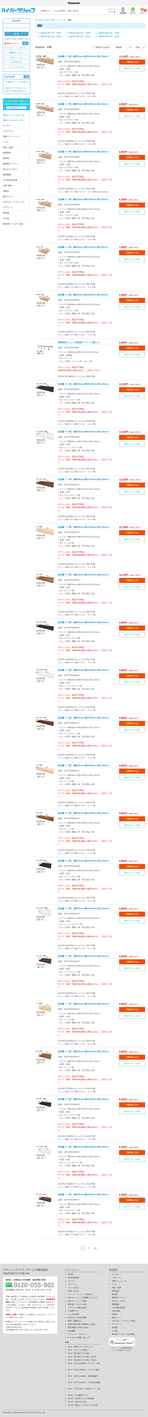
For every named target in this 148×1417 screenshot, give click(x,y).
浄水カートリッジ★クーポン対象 (16, 115)
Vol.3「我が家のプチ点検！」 (80, 1353)
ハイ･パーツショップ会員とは (80, 1294)
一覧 (26, 77)
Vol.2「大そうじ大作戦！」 (79, 1350)
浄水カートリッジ (16, 57)
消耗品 (6, 191)
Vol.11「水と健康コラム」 (79, 1395)
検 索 (16, 34)
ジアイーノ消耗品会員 (77, 1307)
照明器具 (7, 153)
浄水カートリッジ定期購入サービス (83, 1298)
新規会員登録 (73, 1278)
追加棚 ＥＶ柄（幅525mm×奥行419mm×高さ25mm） (84, 151)
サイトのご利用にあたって (79, 1337)
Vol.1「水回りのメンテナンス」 (81, 1347)
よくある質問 (59, 11)
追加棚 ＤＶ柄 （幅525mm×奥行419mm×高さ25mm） (84, 860)
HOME (70, 1274)
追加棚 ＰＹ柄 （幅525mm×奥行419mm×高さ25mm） (84, 908)
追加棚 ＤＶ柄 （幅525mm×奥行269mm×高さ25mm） (84, 1099)
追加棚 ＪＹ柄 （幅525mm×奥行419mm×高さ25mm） (84, 1004)
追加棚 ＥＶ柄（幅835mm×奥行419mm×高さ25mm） (84, 56)
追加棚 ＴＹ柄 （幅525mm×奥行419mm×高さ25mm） (84, 956)
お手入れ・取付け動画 (77, 1317)
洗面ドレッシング (11, 136)
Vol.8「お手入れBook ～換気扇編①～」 (83, 1377)
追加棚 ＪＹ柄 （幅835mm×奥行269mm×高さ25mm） (84, 765)
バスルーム (8, 131)
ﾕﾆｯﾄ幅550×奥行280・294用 (107, 33)
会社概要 (71, 1331)
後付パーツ (8, 196)
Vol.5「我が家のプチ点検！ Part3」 (83, 1360)
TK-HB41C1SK (16, 62)
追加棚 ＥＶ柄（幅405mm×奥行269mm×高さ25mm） (84, 294)
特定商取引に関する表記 (78, 1327)
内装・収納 (8, 147)
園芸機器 (7, 174)
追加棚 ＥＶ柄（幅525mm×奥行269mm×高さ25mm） (84, 199)
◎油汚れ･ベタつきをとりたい (16, 88)
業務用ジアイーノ (11, 164)
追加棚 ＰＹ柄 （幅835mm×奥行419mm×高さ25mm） (84, 431)
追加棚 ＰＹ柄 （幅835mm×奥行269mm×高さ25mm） (84, 670)
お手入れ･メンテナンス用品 (15, 202)
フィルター (10, 48)
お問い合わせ (73, 11)
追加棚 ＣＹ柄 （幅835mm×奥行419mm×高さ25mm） (84, 574)
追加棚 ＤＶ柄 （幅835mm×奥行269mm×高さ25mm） (84, 622)
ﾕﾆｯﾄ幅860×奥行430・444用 (107, 36)
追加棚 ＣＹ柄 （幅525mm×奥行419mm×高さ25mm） (84, 1051)
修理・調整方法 (74, 1321)
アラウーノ (8, 207)
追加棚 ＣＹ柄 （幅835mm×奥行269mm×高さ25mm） (84, 813)
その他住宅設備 (10, 180)
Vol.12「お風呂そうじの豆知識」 (82, 1398)
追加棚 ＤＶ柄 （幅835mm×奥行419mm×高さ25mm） (84, 384)
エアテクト (23, 48)
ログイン (71, 1281)
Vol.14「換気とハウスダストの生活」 (83, 1405)
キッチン (7, 125)
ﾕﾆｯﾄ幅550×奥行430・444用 (49, 36)
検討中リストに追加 (132, 68)
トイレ (6, 142)
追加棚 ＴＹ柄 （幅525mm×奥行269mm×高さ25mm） (84, 1194)
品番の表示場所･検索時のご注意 (81, 1324)
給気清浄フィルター (16, 52)
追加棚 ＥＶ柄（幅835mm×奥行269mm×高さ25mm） (84, 104)
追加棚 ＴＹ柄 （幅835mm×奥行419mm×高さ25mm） (84, 479)
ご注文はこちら (132, 62)
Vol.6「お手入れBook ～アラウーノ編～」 (83, 1364)
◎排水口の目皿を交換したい (15, 91)
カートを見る (73, 1288)
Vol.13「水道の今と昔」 (78, 1402)
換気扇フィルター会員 (77, 1304)
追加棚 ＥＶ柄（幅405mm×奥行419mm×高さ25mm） (84, 247)
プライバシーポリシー (77, 1334)
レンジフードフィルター (16, 67)
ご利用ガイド (45, 11)
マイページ (72, 1284)
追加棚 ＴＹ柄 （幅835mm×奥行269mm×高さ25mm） (84, 717)
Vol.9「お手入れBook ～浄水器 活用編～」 (84, 1384)
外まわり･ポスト (10, 169)
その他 (6, 218)
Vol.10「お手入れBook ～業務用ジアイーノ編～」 (84, 1390)
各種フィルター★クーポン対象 (15, 120)
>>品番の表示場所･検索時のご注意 (16, 39)
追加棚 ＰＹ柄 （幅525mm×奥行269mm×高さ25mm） (84, 1147)
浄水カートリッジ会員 (77, 1301)
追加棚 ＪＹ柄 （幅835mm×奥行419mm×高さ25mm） (84, 527)
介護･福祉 (7, 185)
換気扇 (6, 158)
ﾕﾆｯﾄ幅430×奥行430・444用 (78, 33)
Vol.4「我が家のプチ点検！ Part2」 (83, 1357)
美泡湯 (6, 213)
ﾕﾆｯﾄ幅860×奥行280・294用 (78, 36)
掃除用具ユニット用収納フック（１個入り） (79, 342)
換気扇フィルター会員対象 (15, 224)
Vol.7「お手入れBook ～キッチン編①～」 (83, 1371)
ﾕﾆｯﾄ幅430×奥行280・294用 (49, 33)
